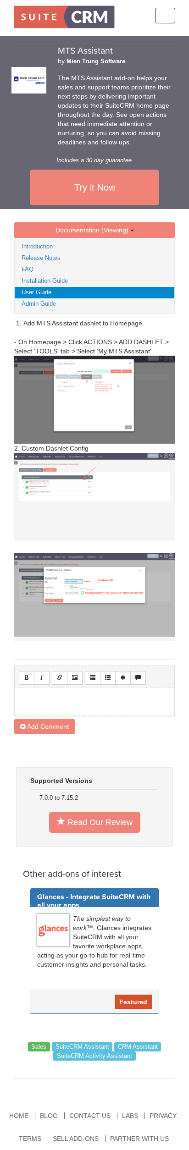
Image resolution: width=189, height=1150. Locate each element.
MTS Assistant (85, 50)
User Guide (36, 292)
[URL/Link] (59, 678)
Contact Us (90, 1115)
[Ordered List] (108, 678)
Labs (130, 1115)
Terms (30, 1138)
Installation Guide (45, 280)
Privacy (163, 1115)
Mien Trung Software (96, 61)
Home (18, 1115)
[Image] (75, 678)
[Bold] (26, 678)
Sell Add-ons (76, 1138)
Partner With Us (139, 1138)
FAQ (27, 269)
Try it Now (94, 187)
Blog (49, 1115)
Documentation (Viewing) (93, 230)
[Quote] (138, 678)
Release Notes (41, 257)
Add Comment (47, 726)
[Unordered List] (92, 678)
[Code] (123, 678)
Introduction (37, 246)
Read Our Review (99, 822)
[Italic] (42, 678)
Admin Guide (39, 303)
